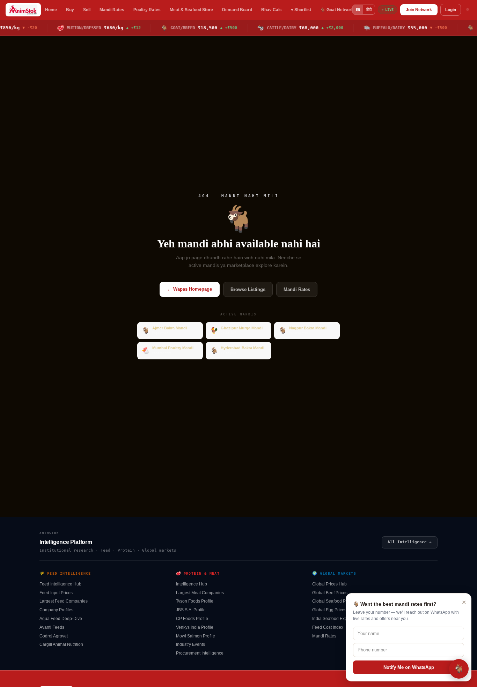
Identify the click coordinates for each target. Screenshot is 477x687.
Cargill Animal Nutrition (61, 644)
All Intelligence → (410, 542)
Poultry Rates (147, 9)
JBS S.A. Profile (191, 609)
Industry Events (190, 644)
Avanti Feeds (51, 627)
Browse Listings (247, 289)
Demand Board (237, 9)
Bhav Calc (271, 9)
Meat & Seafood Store (191, 9)
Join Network (419, 9)
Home (51, 9)
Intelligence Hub (191, 584)
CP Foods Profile (192, 618)
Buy (70, 9)
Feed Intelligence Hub (60, 584)
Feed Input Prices (56, 592)
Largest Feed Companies (63, 601)
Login (450, 9)
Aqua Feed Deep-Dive (60, 618)
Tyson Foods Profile (194, 601)
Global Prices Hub (329, 584)
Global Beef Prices (329, 592)
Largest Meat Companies (200, 592)
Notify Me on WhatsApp (408, 667)
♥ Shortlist (301, 9)
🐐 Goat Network (337, 9)
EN (358, 10)
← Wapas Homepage (189, 289)
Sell (86, 9)
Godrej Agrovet (53, 636)
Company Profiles (56, 609)
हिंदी (369, 9)
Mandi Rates (112, 9)
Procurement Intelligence (199, 653)
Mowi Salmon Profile (195, 636)
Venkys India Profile (194, 627)
